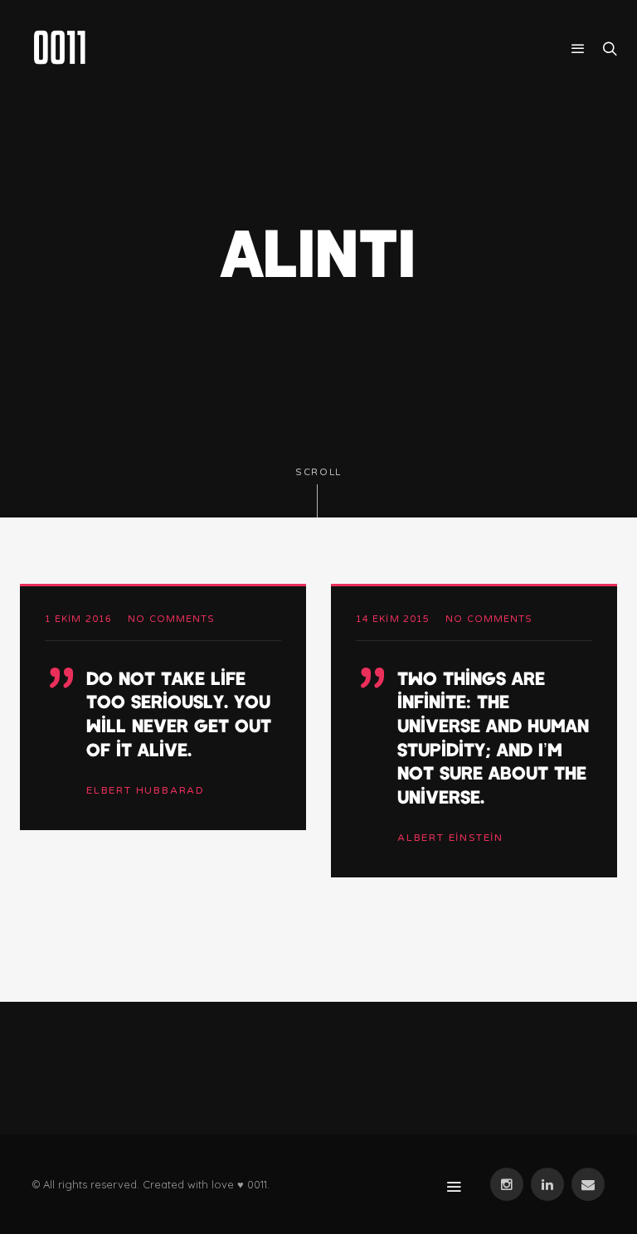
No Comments (171, 619)
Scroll (318, 472)
